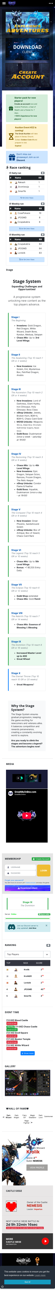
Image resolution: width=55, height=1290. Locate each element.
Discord (21, 160)
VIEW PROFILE (37, 1167)
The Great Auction (22, 134)
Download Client (28, 888)
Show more (28, 1053)
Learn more (40, 1275)
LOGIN (43, 870)
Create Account (42, 859)
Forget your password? (14, 880)
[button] (27, 954)
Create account (30, 882)
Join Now (32, 928)
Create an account (22, 104)
